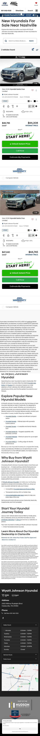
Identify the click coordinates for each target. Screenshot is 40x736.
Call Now (20, 150)
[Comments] (29, 106)
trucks (10, 385)
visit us (18, 520)
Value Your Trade (18, 538)
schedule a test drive (7, 520)
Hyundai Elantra (11, 416)
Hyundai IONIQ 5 (11, 442)
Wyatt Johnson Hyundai (11, 482)
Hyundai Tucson (11, 426)
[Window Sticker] (33, 106)
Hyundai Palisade (11, 437)
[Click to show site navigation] (36, 10)
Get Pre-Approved (30, 538)
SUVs (3, 385)
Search (31, 41)
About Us (5, 540)
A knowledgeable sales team (15, 495)
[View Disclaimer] (17, 106)
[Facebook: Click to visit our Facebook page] (3, 618)
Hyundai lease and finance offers (24, 489)
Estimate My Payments (20, 157)
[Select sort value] (36, 50)
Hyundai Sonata (11, 421)
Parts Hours (7, 659)
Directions (19, 11)
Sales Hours (7, 625)
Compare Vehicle (12, 178)
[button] (38, 71)
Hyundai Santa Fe (11, 431)
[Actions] (36, 90)
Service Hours (7, 655)
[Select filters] (32, 50)
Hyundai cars (31, 383)
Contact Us (12, 540)
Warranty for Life (6, 538)
